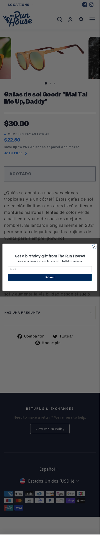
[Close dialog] (94, 247)
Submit (49, 277)
